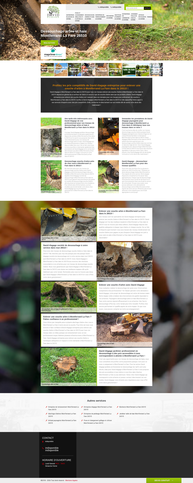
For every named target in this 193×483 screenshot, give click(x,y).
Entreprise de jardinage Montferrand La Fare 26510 (97, 415)
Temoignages (151, 17)
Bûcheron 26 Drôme (110, 17)
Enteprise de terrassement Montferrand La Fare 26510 (63, 408)
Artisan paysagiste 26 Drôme (142, 17)
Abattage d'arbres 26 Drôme (118, 17)
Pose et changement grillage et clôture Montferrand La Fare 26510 (98, 422)
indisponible (104, 7)
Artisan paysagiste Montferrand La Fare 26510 (62, 422)
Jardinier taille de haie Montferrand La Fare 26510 (134, 415)
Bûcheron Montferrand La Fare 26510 (132, 407)
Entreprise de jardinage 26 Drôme (126, 17)
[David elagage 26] (53, 12)
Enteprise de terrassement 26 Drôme (100, 17)
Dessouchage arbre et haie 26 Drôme (89, 17)
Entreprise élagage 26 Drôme (70, 17)
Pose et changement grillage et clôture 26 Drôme (79, 17)
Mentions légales (71, 480)
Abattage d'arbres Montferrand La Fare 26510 (62, 415)
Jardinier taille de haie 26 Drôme (134, 17)
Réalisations (49, 43)
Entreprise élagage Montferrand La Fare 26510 (98, 408)
